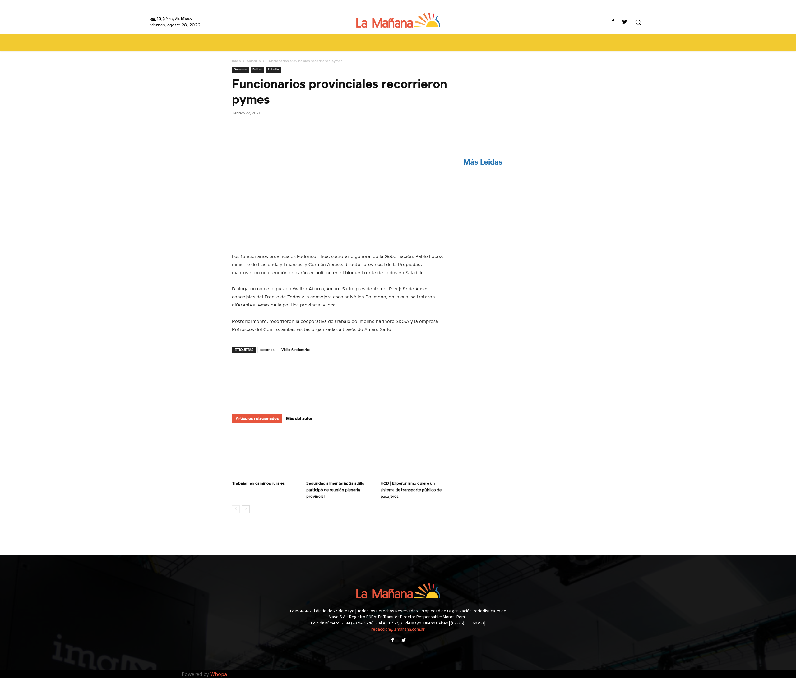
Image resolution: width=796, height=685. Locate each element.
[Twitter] (625, 22)
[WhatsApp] (281, 127)
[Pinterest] (267, 127)
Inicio (236, 61)
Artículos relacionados (257, 418)
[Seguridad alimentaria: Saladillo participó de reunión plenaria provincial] (340, 455)
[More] (295, 127)
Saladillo (254, 61)
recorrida (267, 350)
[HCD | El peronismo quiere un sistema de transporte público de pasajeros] (414, 455)
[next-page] (246, 509)
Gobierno (240, 69)
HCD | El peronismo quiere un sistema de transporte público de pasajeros (411, 490)
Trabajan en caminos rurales (258, 484)
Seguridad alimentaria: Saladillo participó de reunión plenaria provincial (335, 490)
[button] (638, 22)
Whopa (218, 674)
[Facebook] (613, 22)
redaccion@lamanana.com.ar (398, 629)
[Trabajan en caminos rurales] (266, 455)
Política (257, 69)
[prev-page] (236, 509)
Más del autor (299, 418)
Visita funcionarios (295, 350)
